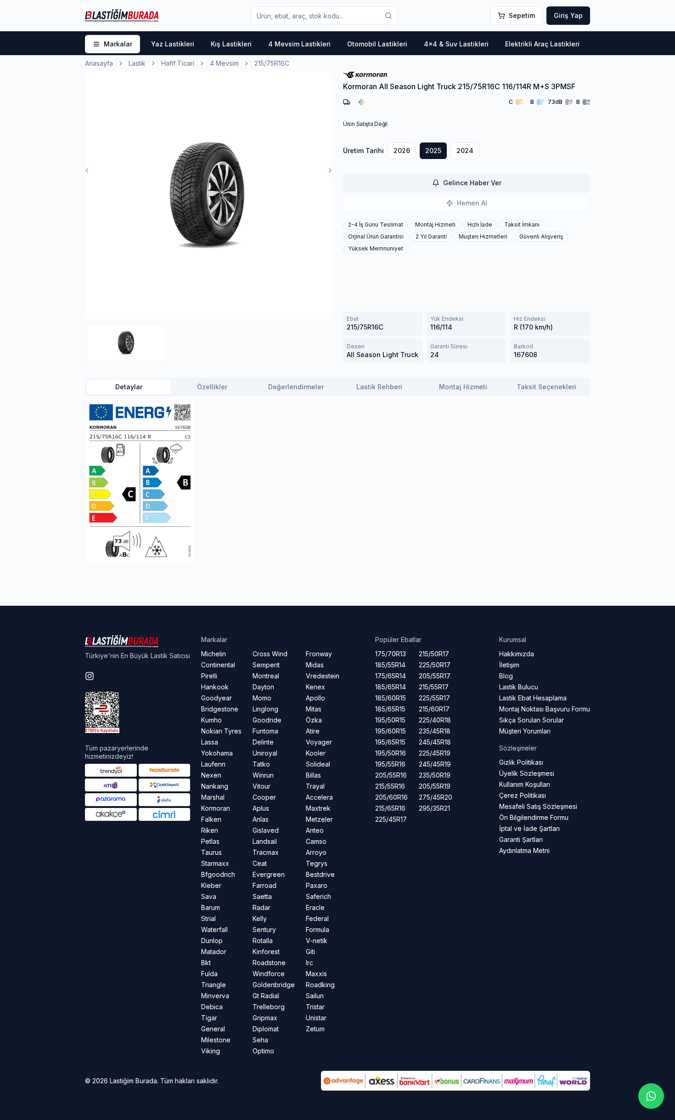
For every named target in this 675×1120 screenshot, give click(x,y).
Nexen (211, 775)
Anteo (315, 830)
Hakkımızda (516, 654)
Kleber (211, 885)
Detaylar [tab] (128, 387)
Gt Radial (266, 996)
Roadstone (269, 962)
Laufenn (213, 764)
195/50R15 (390, 720)
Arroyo (316, 852)
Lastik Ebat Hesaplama (533, 698)
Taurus (211, 852)
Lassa (209, 742)
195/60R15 (390, 731)
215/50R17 (434, 654)
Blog (506, 676)
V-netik (316, 940)
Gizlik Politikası (521, 762)
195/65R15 (390, 742)
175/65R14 (390, 676)
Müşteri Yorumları (525, 731)
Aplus (261, 808)
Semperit (266, 665)
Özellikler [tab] (212, 387)
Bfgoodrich (218, 874)
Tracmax (266, 852)
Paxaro (316, 885)
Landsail (265, 841)
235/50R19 (434, 775)
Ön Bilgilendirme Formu (533, 817)
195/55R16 (390, 764)
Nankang (214, 786)
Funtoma (265, 731)
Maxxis (316, 974)
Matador (213, 951)
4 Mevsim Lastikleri (299, 44)
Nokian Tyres (221, 731)
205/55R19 (434, 786)
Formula (317, 929)
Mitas (313, 709)
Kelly (260, 918)
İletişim (509, 665)
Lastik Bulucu (518, 687)
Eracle (315, 907)
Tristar (315, 1007)
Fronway (319, 654)
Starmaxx (215, 863)
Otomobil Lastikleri (377, 44)
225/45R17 (391, 819)
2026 (402, 150)
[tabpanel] (337, 481)
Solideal (318, 764)
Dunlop (212, 940)
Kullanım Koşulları (524, 784)
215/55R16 (390, 786)
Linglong (265, 709)
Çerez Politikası (522, 795)
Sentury (264, 929)
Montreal (266, 676)
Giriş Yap (568, 15)
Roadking (320, 985)
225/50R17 (434, 665)
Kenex (315, 687)
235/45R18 (434, 731)
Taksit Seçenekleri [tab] (546, 387)
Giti (310, 951)
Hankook (215, 687)
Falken (211, 819)
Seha (260, 1040)
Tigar (209, 1018)
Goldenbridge (274, 985)
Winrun (263, 775)
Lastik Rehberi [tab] (379, 387)
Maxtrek (318, 808)
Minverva (215, 996)
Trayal (315, 786)
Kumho (211, 720)
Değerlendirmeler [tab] (296, 387)
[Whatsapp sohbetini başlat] (651, 1096)
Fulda (209, 974)
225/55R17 (434, 698)
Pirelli (209, 676)
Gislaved (266, 830)
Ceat (260, 863)
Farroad (264, 885)
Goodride (267, 720)
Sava (208, 896)
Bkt (206, 962)
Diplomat (266, 1029)
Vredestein (322, 676)
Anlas (261, 819)
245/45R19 (435, 764)
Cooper (264, 797)
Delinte (263, 742)
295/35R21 (434, 808)
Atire (313, 731)
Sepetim (522, 15)
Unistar (316, 1018)
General (213, 1029)
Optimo (263, 1051)
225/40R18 (435, 720)
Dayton (263, 687)
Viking (210, 1051)
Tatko (261, 764)
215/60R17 (434, 709)
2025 (433, 150)
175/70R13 (390, 654)
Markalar (118, 44)
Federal (317, 918)
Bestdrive (320, 874)
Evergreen (269, 874)
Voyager (319, 742)
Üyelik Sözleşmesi (526, 773)
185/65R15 (390, 709)
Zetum (315, 1029)
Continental (218, 665)
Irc (309, 962)
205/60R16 (391, 797)
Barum (210, 907)
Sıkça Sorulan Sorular (531, 720)
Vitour (261, 786)
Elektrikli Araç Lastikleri (542, 44)
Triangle (213, 985)
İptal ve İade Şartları (529, 828)
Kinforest (266, 951)
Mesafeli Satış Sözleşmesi (538, 806)
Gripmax (265, 1018)
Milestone (216, 1040)
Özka (314, 720)
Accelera (319, 797)
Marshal (213, 797)
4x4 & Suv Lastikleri (456, 44)
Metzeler (319, 819)
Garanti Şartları (521, 839)
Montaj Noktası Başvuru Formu (544, 709)
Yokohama (217, 753)
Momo (262, 698)
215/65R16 (390, 808)
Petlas (210, 841)
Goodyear (216, 698)
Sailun (315, 996)
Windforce (269, 974)
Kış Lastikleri (231, 44)
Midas (315, 665)
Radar (261, 907)
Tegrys (316, 863)
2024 (464, 150)
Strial (208, 918)
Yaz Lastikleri (172, 44)
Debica (212, 1007)
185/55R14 (390, 665)
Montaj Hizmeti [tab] (463, 387)
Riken (209, 830)
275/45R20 (435, 797)
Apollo (315, 698)
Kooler (316, 753)
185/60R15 (390, 698)
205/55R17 (434, 676)
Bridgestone (219, 709)
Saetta (262, 896)
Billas (313, 775)
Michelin (213, 654)
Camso (316, 841)
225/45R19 (434, 753)
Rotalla (263, 940)
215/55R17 (434, 687)
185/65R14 (390, 687)
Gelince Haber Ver (472, 183)
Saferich (318, 896)
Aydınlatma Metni (524, 850)
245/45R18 (435, 742)
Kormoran (215, 808)
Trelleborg (269, 1007)
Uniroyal (265, 753)
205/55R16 (391, 775)
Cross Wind (270, 654)
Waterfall (214, 929)
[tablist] (337, 387)
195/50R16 (390, 753)
